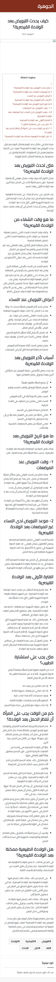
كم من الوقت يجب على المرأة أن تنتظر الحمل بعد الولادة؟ (29, 130)
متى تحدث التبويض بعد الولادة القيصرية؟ (33, 88)
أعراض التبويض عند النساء (39, 96)
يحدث (24, 948)
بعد (47, 948)
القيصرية (30, 941)
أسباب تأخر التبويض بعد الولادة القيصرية (33, 100)
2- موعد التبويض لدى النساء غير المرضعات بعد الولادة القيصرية (30, 114)
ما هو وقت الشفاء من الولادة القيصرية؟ (32, 92)
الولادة (14, 941)
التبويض (45, 941)
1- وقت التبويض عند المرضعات (37, 108)
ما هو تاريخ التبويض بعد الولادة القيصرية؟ (32, 104)
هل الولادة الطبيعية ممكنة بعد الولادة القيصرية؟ (28, 136)
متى (36, 948)
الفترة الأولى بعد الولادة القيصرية (36, 120)
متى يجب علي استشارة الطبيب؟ (36, 124)
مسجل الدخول (35, 972)
